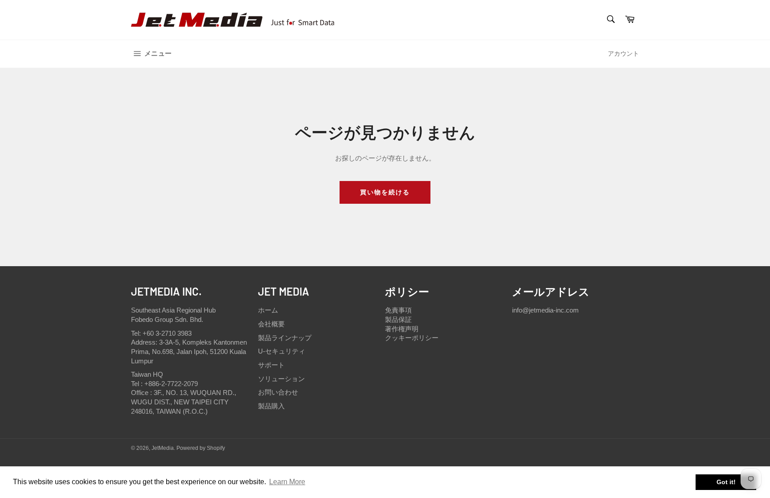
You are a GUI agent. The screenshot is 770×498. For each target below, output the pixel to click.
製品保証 (398, 319)
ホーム (268, 310)
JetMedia (163, 448)
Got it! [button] (726, 482)
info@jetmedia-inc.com (545, 310)
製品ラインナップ (284, 338)
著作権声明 (401, 329)
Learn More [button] (287, 482)
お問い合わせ (278, 392)
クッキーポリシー (411, 338)
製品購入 (271, 406)
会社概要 (271, 324)
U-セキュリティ (281, 351)
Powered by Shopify (200, 448)
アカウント (623, 53)
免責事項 (398, 310)
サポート (271, 365)
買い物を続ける (385, 192)
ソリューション (281, 379)
